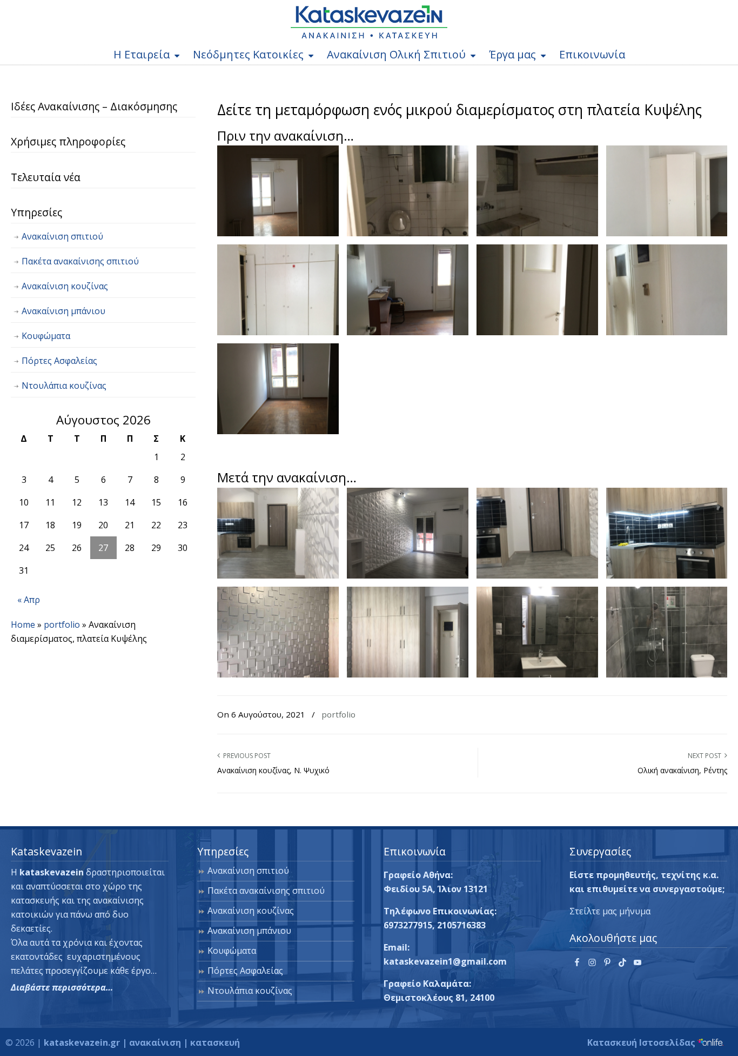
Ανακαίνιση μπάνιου (63, 311)
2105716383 (461, 925)
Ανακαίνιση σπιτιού (62, 236)
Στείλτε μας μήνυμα (609, 911)
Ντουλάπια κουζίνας (64, 385)
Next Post (706, 755)
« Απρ (28, 600)
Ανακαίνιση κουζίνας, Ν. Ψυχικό (273, 770)
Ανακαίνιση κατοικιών (369, 21)
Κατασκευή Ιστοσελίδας (642, 1042)
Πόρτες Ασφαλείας (59, 361)
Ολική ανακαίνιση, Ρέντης (682, 770)
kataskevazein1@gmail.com (445, 961)
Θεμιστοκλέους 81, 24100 (439, 998)
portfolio (338, 714)
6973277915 (408, 925)
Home (23, 624)
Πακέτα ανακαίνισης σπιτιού (80, 261)
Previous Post (245, 755)
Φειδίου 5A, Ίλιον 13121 (436, 889)
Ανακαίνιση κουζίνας (65, 286)
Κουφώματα (46, 336)
